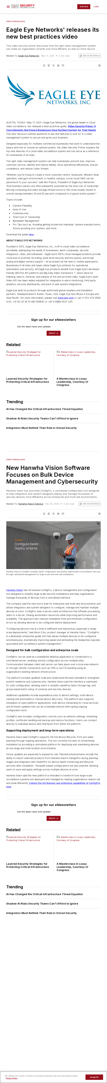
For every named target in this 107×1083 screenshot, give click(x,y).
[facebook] (44, 65)
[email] (63, 65)
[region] (53, 1077)
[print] (99, 65)
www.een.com (65, 297)
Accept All (94, 1077)
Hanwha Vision (14, 590)
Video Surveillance (15, 21)
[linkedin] (48, 65)
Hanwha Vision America (30, 504)
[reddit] (58, 65)
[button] (8, 7)
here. (31, 234)
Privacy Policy (11, 1078)
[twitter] (53, 65)
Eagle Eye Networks (28, 55)
